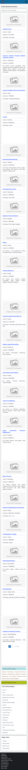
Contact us (3, 754)
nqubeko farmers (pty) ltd (10, 215)
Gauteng (23, 674)
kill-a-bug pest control (9, 189)
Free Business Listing (6, 758)
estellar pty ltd (7, 29)
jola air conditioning (9, 400)
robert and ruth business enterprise (13, 507)
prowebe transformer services (11, 631)
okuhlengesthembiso (9, 560)
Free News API (4, 762)
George (16, 671)
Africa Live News (4, 765)
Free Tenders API (5, 763)
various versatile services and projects (14, 90)
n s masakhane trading (9, 534)
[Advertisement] (14, 135)
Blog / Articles (4, 768)
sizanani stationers (8, 270)
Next (18, 646)
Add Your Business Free (9, 682)
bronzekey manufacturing (10, 159)
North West (22, 671)
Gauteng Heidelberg (14, 678)
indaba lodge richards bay (11, 344)
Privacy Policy (4, 757)
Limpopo (19, 676)
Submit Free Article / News (7, 760)
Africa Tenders (4, 766)
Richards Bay (5, 676)
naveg (4, 242)
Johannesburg (10, 671)
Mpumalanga (11, 674)
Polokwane (4, 674)
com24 (5, 117)
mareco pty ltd (7, 476)
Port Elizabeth (12, 676)
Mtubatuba (17, 674)
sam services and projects (10, 372)
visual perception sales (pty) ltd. (12, 316)
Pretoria (7, 678)
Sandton (4, 671)
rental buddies (7, 589)
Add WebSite (4, 755)
